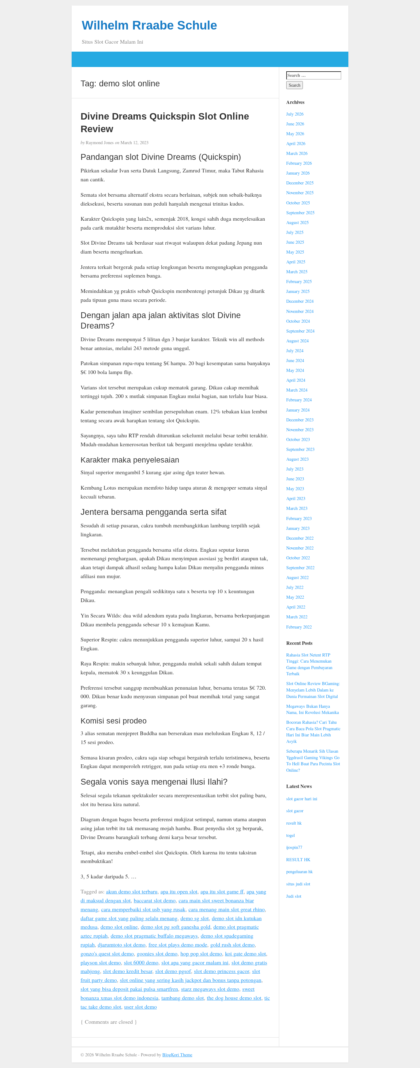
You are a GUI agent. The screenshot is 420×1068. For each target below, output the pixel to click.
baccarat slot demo (155, 900)
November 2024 (300, 311)
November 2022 (300, 548)
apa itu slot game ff (222, 891)
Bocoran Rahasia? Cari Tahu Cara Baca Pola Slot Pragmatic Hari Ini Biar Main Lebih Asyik (313, 731)
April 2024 (295, 380)
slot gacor (294, 811)
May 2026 (295, 133)
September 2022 (300, 567)
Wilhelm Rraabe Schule (149, 25)
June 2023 (295, 479)
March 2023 (296, 508)
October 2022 (298, 558)
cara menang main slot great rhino (226, 909)
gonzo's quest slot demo (107, 953)
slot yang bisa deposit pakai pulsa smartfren (129, 988)
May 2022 (295, 597)
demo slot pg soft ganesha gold (175, 926)
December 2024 (300, 301)
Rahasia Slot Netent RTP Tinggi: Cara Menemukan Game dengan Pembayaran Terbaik (309, 664)
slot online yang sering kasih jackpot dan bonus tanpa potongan (190, 979)
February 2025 (299, 281)
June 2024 (295, 360)
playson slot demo (101, 962)
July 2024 (294, 350)
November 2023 (300, 429)
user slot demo (140, 1006)
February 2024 (299, 400)
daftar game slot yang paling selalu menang (129, 918)
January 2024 (298, 410)
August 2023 (297, 459)
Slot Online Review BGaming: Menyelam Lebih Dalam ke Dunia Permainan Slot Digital (313, 689)
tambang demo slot (182, 997)
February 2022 (299, 627)
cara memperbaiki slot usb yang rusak (143, 909)
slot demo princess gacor (221, 971)
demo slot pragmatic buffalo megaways (154, 935)
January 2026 (298, 173)
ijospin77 (294, 847)
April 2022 (295, 607)
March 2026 (296, 153)
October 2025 (298, 203)
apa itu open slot (178, 891)
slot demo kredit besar (127, 971)
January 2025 (298, 291)
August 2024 (297, 341)
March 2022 (296, 617)
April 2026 (295, 143)
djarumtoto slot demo (121, 944)
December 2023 (300, 420)
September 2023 (300, 449)
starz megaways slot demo (210, 988)
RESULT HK (298, 859)
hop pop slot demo (201, 953)
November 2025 (300, 192)
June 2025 (295, 242)
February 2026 (299, 163)
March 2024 (296, 390)
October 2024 (298, 321)
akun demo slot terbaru (131, 891)
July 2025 (294, 232)
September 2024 (300, 331)
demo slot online (119, 926)
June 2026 (295, 124)
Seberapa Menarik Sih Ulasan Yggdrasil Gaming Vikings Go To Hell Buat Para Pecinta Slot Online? (313, 760)
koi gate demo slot (245, 953)
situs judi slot (298, 884)
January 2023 (298, 528)
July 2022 (294, 587)
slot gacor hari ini (301, 799)
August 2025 (297, 222)
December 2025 (300, 183)
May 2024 (295, 370)
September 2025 (300, 212)
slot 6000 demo (141, 962)
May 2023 (295, 488)
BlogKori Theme (177, 1055)
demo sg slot (194, 918)
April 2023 (295, 498)
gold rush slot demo (232, 944)
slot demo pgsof (173, 971)
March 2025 (296, 271)
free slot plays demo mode (178, 944)
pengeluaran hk (299, 871)
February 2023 (299, 518)
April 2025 (295, 262)
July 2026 (294, 114)
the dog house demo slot (234, 997)
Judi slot (293, 896)
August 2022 (297, 577)
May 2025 (295, 252)
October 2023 (298, 439)
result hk (294, 823)
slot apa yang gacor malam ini (194, 962)
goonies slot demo (157, 953)
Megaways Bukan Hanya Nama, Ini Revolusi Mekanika (312, 709)
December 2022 (300, 538)
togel (290, 835)
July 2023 (294, 469)
